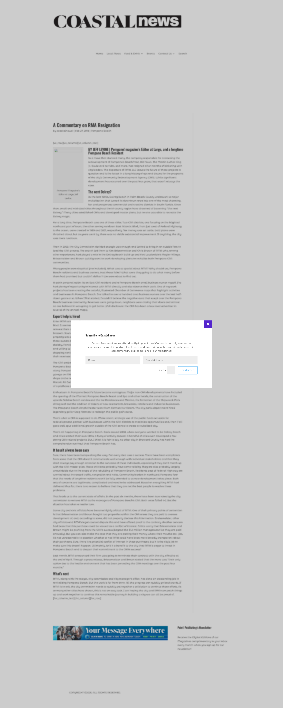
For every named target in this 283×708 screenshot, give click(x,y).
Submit (188, 370)
